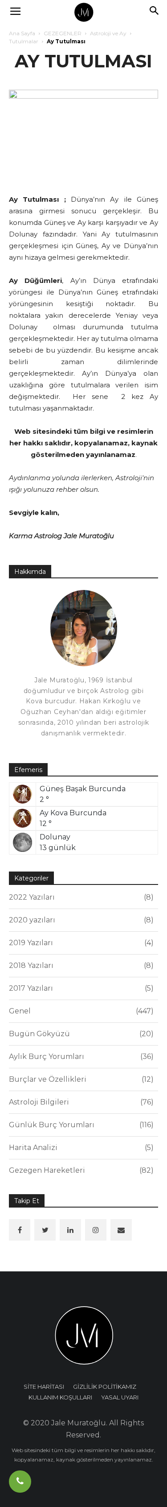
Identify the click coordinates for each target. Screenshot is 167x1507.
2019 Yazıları (80, 942)
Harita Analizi (80, 1147)
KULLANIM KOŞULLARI (60, 1397)
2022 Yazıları (80, 897)
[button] (154, 12)
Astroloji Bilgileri (80, 1102)
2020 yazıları (80, 920)
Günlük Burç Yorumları (80, 1125)
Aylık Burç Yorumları (80, 1056)
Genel (80, 1011)
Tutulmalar (23, 41)
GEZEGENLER (62, 33)
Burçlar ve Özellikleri (80, 1079)
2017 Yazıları (80, 988)
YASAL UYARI (119, 1397)
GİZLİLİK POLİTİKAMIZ (104, 1386)
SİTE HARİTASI (44, 1386)
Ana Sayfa (22, 33)
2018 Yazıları (80, 965)
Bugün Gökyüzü (80, 1034)
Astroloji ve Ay (108, 33)
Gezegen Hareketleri (80, 1170)
